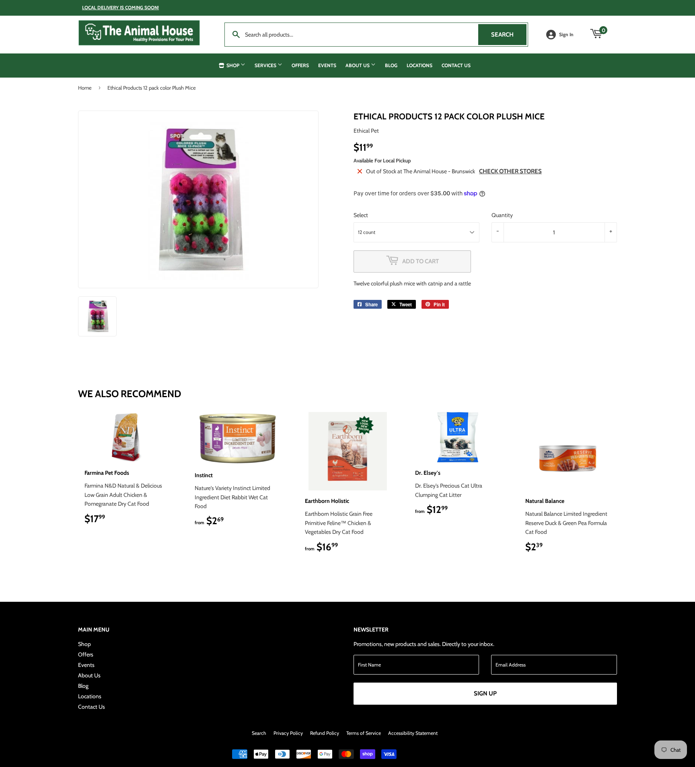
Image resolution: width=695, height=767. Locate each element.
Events (327, 65)
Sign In (566, 34)
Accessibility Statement (413, 733)
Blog (391, 65)
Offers (300, 65)
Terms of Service (363, 733)
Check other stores (510, 171)
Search (508, 34)
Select (361, 215)
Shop (233, 65)
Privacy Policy (288, 733)
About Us (358, 65)
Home (85, 87)
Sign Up (485, 693)
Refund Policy (324, 733)
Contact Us (456, 65)
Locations (419, 65)
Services (266, 65)
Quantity (502, 215)
